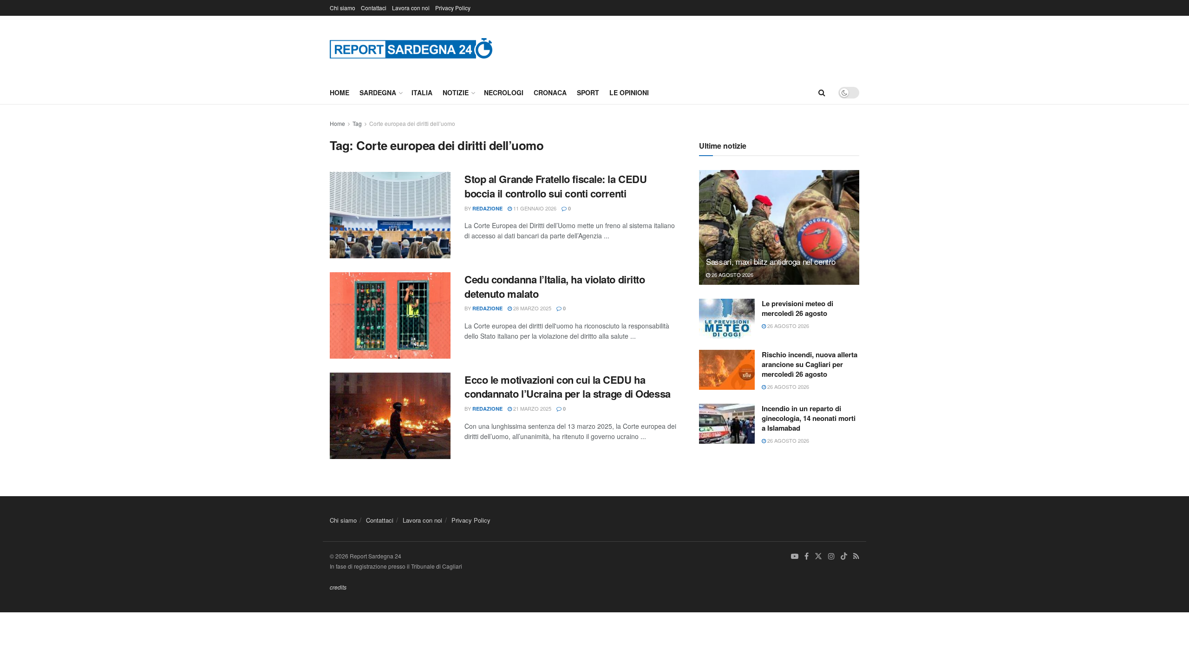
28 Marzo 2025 (531, 308)
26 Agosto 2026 (731, 274)
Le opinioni (629, 92)
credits (338, 587)
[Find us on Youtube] (794, 556)
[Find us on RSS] (856, 556)
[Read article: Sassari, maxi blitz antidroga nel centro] (779, 227)
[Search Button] (821, 92)
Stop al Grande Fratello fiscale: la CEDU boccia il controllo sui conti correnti (555, 186)
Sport (588, 92)
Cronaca (550, 92)
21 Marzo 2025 (531, 408)
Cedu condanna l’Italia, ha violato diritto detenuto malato (554, 286)
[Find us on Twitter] (818, 556)
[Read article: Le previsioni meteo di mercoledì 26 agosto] (727, 319)
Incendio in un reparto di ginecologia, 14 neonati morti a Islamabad (809, 418)
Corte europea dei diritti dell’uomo (412, 123)
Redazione (487, 208)
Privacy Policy (452, 8)
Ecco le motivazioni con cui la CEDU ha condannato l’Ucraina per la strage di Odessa (567, 386)
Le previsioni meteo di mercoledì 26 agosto (797, 308)
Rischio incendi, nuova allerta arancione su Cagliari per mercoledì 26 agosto (809, 364)
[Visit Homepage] (411, 48)
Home (339, 92)
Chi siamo (342, 8)
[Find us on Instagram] (831, 556)
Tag (357, 123)
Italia (422, 92)
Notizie (456, 92)
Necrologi (503, 92)
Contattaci (373, 8)
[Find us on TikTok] (844, 556)
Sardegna (377, 92)
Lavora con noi (411, 8)
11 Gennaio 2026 (534, 208)
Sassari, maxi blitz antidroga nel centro (770, 261)
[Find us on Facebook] (806, 556)
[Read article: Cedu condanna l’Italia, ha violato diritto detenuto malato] (390, 315)
